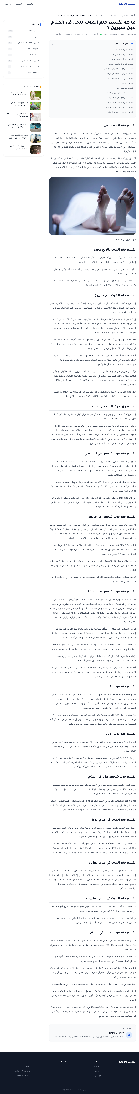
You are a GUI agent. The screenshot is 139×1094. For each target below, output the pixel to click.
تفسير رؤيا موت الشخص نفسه (121, 64)
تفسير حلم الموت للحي (124, 50)
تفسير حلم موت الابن (124, 88)
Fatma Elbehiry (127, 34)
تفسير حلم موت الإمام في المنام (120, 112)
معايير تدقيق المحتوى (23, 1071)
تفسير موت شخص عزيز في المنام (120, 93)
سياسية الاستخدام (24, 1076)
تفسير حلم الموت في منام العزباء (120, 103)
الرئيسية (30, 4)
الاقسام (19, 4)
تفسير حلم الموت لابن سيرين (121, 59)
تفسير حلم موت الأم (125, 83)
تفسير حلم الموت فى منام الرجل (120, 98)
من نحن (8, 4)
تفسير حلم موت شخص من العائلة (119, 79)
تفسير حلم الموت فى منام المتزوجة (119, 107)
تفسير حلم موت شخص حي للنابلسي (118, 69)
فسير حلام (127, 4)
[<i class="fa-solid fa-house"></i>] (133, 15)
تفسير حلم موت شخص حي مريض (119, 74)
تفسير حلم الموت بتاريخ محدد (121, 55)
